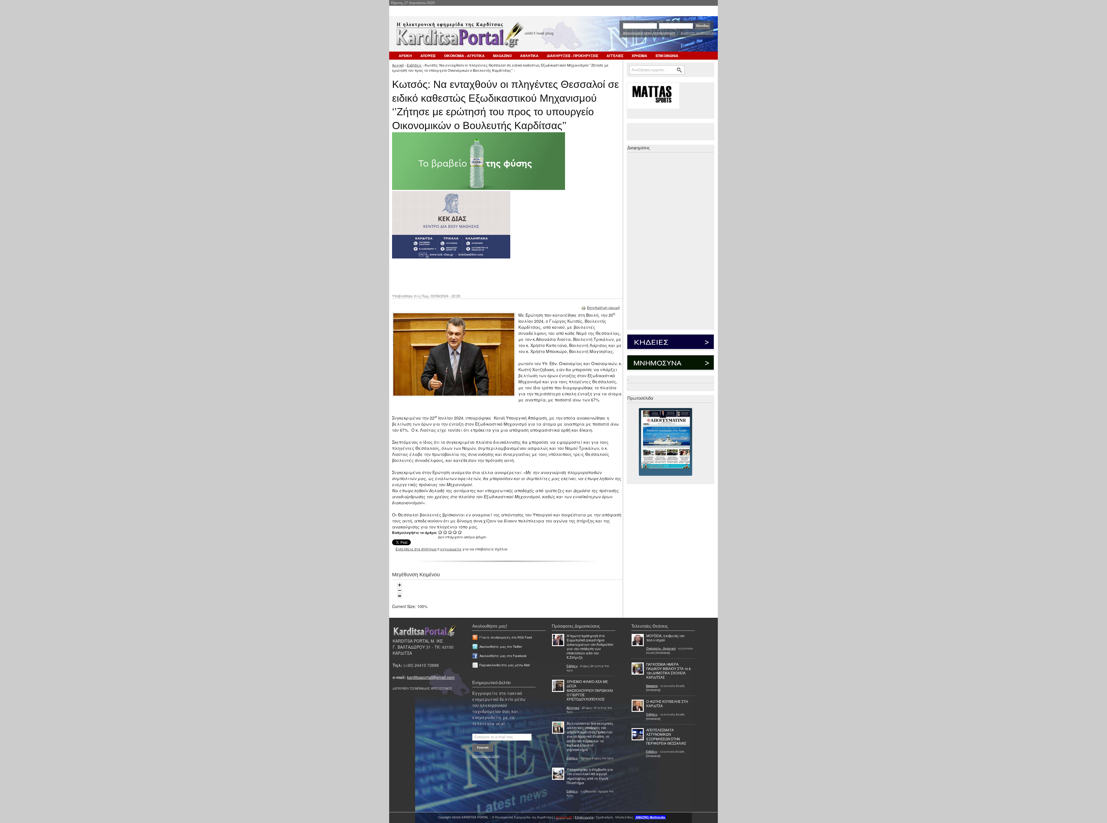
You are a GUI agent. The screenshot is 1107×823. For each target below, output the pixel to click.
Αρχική (398, 65)
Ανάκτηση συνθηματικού (699, 32)
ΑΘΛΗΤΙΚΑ (529, 55)
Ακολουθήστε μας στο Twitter (500, 646)
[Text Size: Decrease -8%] (399, 590)
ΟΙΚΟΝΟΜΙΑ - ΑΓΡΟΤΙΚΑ (464, 55)
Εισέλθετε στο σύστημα (416, 548)
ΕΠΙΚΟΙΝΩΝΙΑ (667, 55)
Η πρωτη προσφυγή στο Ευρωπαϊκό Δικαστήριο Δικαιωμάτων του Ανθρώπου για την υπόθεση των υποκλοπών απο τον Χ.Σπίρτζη (589, 646)
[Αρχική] (459, 37)
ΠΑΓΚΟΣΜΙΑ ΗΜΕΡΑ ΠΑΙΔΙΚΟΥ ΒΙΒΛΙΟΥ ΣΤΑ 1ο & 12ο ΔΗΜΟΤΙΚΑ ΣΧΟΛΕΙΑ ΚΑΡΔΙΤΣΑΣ (668, 671)
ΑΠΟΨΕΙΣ (428, 55)
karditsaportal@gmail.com (431, 677)
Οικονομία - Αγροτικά (660, 648)
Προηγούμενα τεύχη (485, 756)
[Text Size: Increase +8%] (399, 585)
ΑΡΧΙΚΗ (405, 55)
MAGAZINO (502, 55)
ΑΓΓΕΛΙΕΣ (615, 55)
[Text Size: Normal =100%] (399, 596)
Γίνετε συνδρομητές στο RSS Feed (505, 637)
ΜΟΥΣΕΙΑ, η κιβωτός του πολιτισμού (665, 637)
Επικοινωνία (584, 817)
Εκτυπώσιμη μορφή (603, 307)
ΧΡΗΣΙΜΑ (639, 55)
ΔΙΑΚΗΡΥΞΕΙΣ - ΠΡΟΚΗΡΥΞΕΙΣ (572, 55)
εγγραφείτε (451, 548)
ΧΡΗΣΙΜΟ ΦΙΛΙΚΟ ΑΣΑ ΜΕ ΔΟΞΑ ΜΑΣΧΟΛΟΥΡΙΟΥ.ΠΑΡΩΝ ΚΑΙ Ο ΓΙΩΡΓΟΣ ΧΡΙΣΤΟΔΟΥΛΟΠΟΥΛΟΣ (589, 690)
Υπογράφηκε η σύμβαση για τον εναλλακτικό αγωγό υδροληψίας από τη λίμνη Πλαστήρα (590, 776)
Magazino (652, 686)
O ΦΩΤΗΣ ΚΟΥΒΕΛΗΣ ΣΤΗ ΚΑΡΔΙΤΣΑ (667, 703)
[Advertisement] (494, 275)
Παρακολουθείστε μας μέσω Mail (504, 665)
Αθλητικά (572, 708)
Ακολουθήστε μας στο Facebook (502, 656)
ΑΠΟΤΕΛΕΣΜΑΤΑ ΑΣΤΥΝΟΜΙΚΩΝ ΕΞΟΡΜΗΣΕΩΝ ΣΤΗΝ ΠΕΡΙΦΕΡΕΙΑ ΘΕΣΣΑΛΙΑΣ (666, 736)
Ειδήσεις (414, 65)
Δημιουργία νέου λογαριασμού (649, 33)
